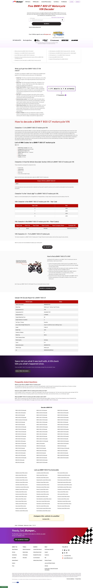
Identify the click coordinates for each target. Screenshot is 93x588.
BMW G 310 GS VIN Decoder (21, 450)
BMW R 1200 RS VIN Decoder (63, 429)
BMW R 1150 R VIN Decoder (63, 415)
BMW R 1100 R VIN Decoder (42, 457)
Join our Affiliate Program (50, 563)
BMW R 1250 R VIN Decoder (63, 438)
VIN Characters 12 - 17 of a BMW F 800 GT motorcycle (59, 55)
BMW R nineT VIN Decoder (63, 450)
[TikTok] (67, 550)
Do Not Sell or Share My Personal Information (51, 569)
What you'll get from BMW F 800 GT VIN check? (24, 51)
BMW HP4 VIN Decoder (20, 462)
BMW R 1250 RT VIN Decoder (63, 443)
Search (46, 24)
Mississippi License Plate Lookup (43, 487)
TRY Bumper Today (22, 539)
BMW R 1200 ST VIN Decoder (63, 434)
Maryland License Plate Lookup (43, 477)
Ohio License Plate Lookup (63, 472)
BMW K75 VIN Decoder (41, 445)
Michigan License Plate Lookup (43, 482)
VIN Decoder (20, 525)
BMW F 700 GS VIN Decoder (21, 429)
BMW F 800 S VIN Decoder (21, 441)
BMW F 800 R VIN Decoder (21, 438)
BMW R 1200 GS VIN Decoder (63, 424)
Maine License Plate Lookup (42, 475)
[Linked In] (65, 552)
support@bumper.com (68, 558)
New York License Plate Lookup (43, 506)
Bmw (30, 525)
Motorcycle (26, 525)
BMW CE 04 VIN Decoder (20, 422)
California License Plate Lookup (22, 482)
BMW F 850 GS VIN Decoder (21, 445)
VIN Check (25, 557)
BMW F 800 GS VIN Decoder (21, 434)
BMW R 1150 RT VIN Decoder (63, 419)
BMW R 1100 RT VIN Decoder (42, 462)
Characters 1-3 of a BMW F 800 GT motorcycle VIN (24, 53)
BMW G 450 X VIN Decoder (21, 455)
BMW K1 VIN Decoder (41, 443)
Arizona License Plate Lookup (21, 477)
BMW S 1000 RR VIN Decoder (63, 455)
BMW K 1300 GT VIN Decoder (42, 431)
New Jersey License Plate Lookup (43, 501)
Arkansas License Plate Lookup (22, 480)
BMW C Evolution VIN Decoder (21, 419)
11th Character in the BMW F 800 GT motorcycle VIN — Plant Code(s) (62, 53)
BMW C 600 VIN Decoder (20, 415)
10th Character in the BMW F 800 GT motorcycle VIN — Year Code (62, 51)
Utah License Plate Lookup (63, 494)
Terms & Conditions (70, 578)
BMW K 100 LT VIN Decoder (42, 410)
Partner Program (48, 560)
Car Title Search (36, 557)
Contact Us (47, 554)
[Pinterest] (67, 552)
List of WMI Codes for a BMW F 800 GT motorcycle (24, 55)
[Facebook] (65, 550)
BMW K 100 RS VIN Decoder (42, 412)
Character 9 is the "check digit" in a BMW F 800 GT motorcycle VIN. (28, 60)
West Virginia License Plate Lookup (64, 503)
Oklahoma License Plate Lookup (64, 475)
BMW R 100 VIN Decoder (41, 453)
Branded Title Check (37, 554)
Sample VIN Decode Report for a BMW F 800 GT (58, 59)
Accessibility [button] (14, 582)
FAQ (45, 557)
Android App (14, 554)
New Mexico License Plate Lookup (43, 503)
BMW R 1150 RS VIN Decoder (63, 417)
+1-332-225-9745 (67, 555)
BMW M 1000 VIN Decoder (41, 450)
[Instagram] (63, 550)
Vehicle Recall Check (37, 552)
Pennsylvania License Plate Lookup (64, 480)
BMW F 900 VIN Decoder (20, 448)
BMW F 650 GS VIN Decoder (21, 427)
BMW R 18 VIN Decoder (62, 445)
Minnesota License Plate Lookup (43, 484)
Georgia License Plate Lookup (21, 494)
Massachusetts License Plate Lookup (44, 480)
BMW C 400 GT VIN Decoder (21, 410)
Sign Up (77, 1)
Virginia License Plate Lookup (63, 498)
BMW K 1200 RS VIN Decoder (42, 427)
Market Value (25, 552)
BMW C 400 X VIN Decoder (21, 412)
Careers (13, 563)
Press (13, 565)
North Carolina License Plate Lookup (44, 508)
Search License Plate (47, 288)
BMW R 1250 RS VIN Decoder (63, 441)
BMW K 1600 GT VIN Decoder (42, 438)
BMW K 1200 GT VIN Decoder (42, 419)
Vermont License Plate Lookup (64, 496)
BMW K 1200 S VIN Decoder (42, 429)
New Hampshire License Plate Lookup (44, 498)
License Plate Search (37, 549)
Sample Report (15, 560)
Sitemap (46, 565)
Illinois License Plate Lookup (21, 501)
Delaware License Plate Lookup (22, 489)
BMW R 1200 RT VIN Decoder (63, 431)
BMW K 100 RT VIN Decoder (42, 415)
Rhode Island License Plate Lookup (64, 482)
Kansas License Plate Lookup (21, 508)
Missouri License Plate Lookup (42, 489)
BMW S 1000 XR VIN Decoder (63, 457)
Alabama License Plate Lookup (21, 472)
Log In (71, 1)
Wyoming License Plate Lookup (64, 508)
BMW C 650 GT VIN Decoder (21, 417)
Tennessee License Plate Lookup (64, 489)
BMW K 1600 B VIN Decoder (42, 436)
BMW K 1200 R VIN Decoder (42, 424)
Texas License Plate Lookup (63, 491)
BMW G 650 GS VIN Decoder (21, 457)
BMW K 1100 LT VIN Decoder (42, 417)
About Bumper (15, 549)
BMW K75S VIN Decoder (41, 448)
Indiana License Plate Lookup (21, 503)
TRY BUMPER (47, 247)
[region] (46, 182)
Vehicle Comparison (26, 549)
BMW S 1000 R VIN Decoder (63, 453)
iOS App (13, 552)
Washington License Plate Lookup (64, 501)
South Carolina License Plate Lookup (65, 484)
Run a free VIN (23, 371)
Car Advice (14, 557)
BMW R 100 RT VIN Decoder (42, 455)
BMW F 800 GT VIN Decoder (21, 436)
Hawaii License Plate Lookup (21, 496)
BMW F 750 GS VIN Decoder (21, 431)
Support (46, 552)
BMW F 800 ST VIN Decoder (21, 443)
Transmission (21, 169)
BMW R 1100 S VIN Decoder (63, 410)
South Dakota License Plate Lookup (64, 487)
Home (16, 525)
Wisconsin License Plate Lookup (64, 506)
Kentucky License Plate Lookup (22, 510)
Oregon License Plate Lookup (63, 477)
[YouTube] (69, 550)
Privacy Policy (78, 578)
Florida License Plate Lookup (21, 491)
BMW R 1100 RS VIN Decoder (42, 460)
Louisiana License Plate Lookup (43, 472)
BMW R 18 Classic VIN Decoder (63, 448)
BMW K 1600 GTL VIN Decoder (42, 441)
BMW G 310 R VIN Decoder (21, 453)
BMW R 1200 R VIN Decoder (63, 427)
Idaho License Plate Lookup (21, 498)
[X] (63, 552)
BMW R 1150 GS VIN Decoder (63, 412)
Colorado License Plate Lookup (22, 484)
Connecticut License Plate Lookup (22, 487)
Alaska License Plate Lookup (21, 475)
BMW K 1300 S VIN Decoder (42, 434)
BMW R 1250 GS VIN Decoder (63, 436)
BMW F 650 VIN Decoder (20, 424)
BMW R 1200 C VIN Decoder (63, 422)
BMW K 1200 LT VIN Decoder (42, 422)
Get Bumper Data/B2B (49, 549)
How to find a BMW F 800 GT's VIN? (56, 57)
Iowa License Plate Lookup (21, 506)
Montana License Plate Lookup (43, 491)
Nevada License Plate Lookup (42, 496)
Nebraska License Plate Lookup (43, 494)
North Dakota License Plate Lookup (43, 510)
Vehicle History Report (37, 560)
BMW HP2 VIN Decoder (20, 460)
